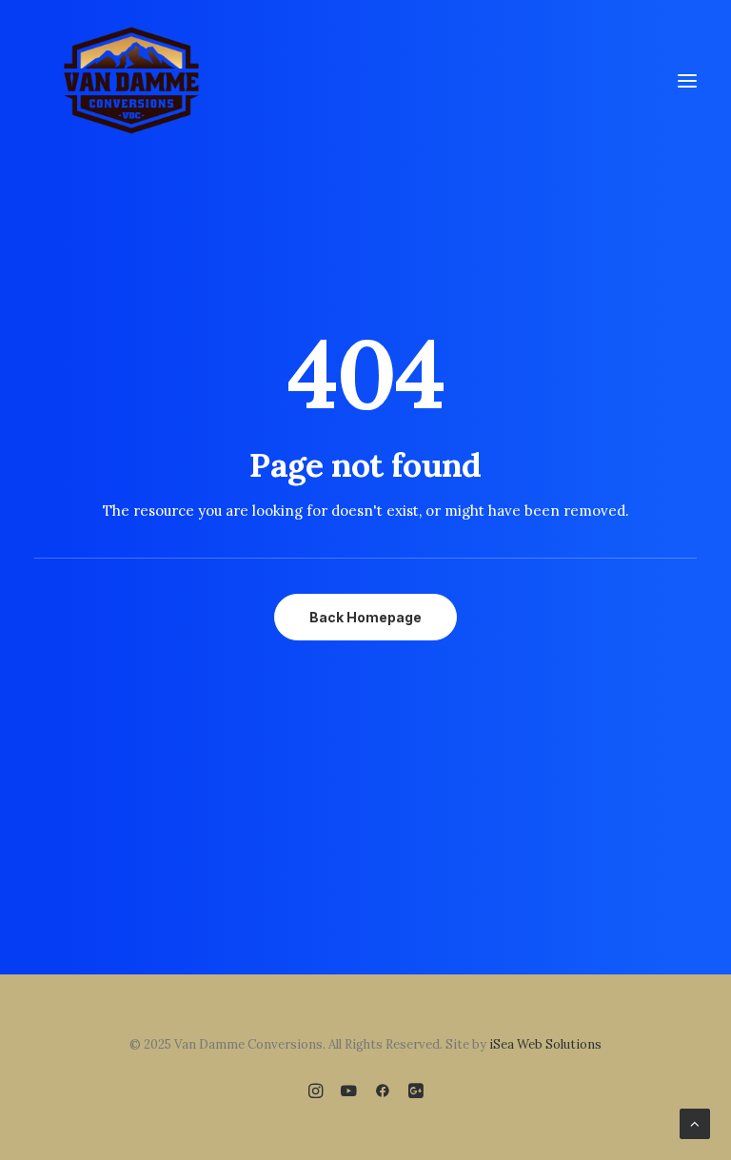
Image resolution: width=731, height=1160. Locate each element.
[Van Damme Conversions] (131, 80)
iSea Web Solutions (545, 1044)
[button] (687, 80)
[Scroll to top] (695, 1122)
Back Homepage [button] (365, 617)
